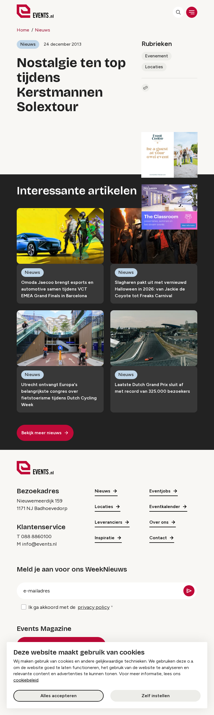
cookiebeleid (25, 680)
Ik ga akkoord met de (69, 607)
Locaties (154, 66)
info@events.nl (39, 544)
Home (23, 30)
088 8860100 (36, 536)
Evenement (156, 55)
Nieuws (42, 30)
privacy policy (94, 607)
